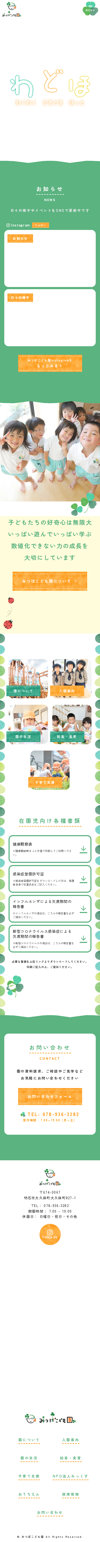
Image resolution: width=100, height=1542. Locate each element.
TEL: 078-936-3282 (53, 1113)
